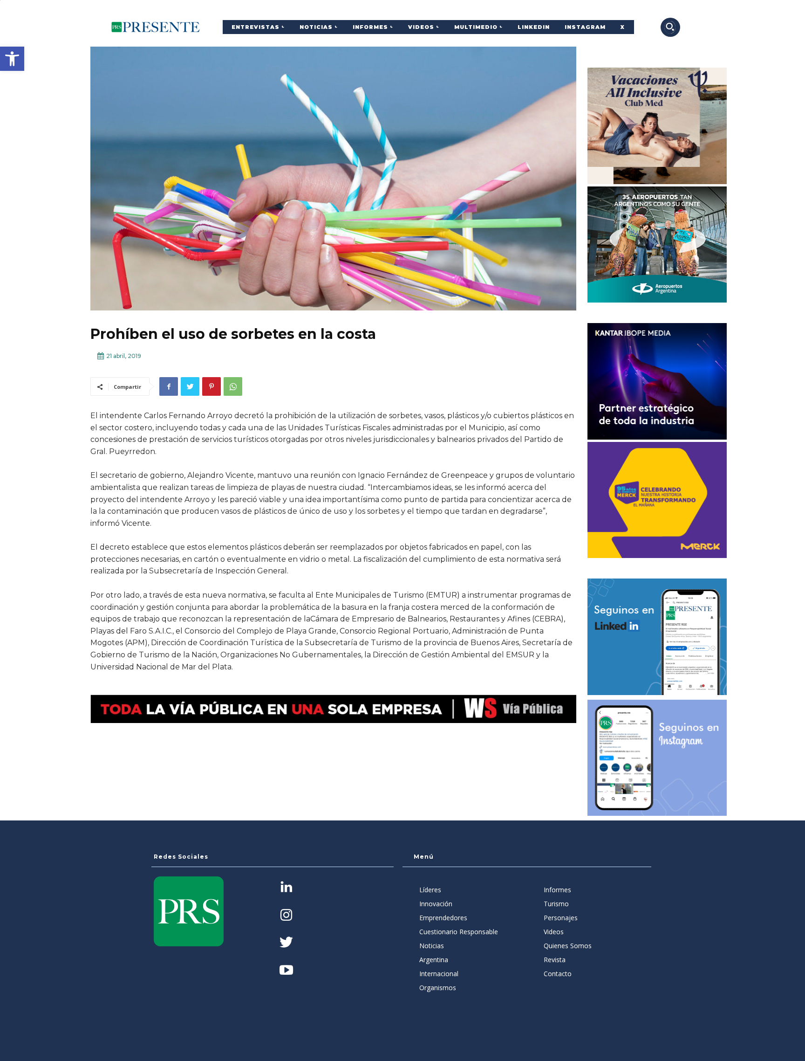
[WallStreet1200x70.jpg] (333, 709)
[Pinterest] (211, 386)
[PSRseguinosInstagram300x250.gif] (657, 758)
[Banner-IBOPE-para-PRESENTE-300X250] (657, 381)
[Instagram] (286, 915)
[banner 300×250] (657, 244)
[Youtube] (286, 970)
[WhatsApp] (233, 386)
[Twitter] (190, 386)
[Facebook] (168, 386)
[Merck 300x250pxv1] (657, 500)
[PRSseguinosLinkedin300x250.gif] (657, 637)
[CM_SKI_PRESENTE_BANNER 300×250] (657, 126)
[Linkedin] (286, 887)
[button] (12, 59)
